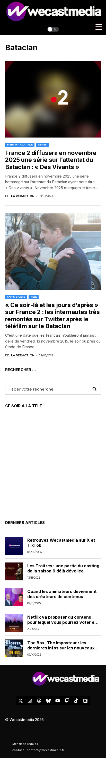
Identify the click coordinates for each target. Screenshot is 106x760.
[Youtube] (57, 700)
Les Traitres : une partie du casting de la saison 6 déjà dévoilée (63, 568)
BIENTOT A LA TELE (20, 144)
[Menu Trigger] (99, 26)
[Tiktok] (76, 700)
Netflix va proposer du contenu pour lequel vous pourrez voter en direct (62, 622)
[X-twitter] (20, 700)
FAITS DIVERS (16, 296)
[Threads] (39, 700)
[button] (53, 29)
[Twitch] (67, 700)
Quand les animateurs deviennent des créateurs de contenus (62, 594)
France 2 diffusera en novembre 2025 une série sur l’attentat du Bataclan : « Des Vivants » (50, 160)
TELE (33, 296)
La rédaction (22, 196)
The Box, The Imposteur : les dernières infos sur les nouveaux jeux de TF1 (61, 647)
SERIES (42, 144)
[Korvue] (85, 700)
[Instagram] (29, 700)
